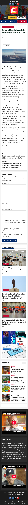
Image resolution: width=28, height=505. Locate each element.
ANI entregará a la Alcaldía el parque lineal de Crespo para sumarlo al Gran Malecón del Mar (6, 388)
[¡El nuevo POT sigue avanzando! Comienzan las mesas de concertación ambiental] (14, 258)
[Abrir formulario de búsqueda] (14, 21)
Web (3, 215)
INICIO (4, 493)
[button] (1, 21)
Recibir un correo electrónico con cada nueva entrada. (12, 235)
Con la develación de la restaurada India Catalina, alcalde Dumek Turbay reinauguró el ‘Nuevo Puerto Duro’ (13, 296)
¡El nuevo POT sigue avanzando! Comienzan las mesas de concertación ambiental (13, 270)
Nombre (5, 203)
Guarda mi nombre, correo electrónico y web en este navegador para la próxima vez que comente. (15, 222)
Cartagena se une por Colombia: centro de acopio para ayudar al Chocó (6, 370)
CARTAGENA (8, 494)
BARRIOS (13, 366)
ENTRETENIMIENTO (17, 494)
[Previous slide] (23, 363)
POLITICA (15, 493)
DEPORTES (22, 493)
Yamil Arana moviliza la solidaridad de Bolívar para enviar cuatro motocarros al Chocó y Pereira (14, 322)
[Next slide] (25, 363)
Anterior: (13, 156)
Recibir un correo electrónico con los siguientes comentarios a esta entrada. (12, 229)
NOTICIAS (5, 26)
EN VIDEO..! (23, 21)
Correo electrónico (7, 209)
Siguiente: (12, 164)
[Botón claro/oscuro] (11, 21)
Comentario (6, 183)
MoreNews (14, 503)
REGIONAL (11, 26)
